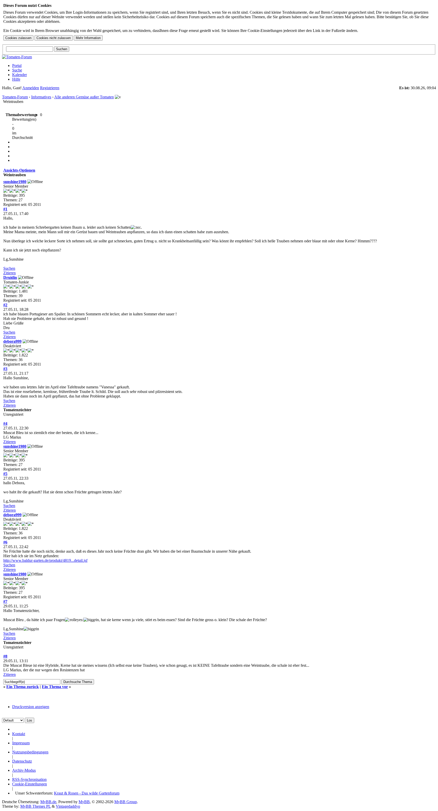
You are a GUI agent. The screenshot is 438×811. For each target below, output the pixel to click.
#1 (5, 209)
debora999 (12, 341)
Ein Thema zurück (22, 686)
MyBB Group (125, 802)
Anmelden (30, 88)
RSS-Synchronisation (29, 779)
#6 (5, 542)
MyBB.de (48, 802)
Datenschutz (22, 761)
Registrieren (49, 88)
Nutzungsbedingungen (30, 752)
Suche (17, 70)
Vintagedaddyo (68, 806)
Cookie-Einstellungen (29, 784)
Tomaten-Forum (15, 97)
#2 (5, 305)
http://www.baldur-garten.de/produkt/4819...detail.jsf (45, 560)
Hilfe (16, 79)
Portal (17, 65)
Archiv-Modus (24, 770)
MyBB (84, 802)
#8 (5, 656)
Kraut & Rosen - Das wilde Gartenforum (86, 793)
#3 (5, 369)
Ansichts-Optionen (19, 170)
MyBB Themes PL (35, 806)
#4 (5, 423)
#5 (5, 474)
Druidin (10, 277)
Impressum (21, 743)
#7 (5, 601)
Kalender (19, 75)
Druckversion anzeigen (30, 707)
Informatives (41, 97)
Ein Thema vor (55, 686)
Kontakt (18, 734)
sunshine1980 (14, 181)
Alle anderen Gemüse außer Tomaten (84, 97)
